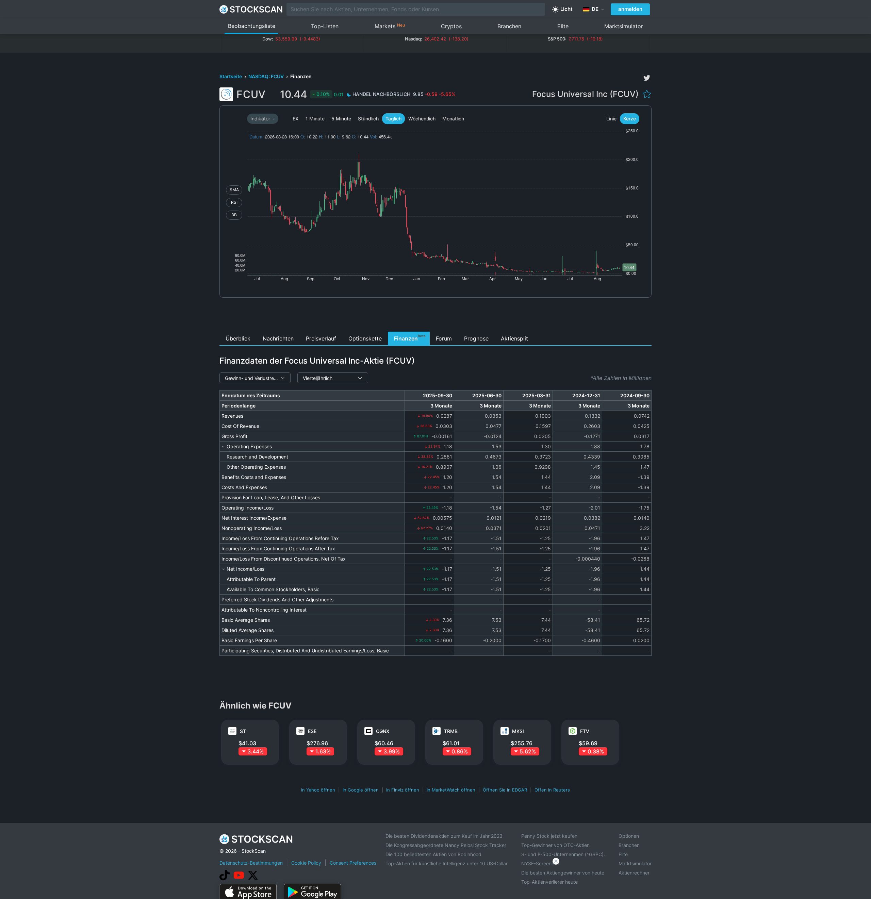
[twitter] (647, 78)
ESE (312, 731)
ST (243, 731)
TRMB (451, 731)
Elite (563, 26)
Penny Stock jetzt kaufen (549, 836)
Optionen (629, 836)
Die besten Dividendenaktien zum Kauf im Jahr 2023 (444, 836)
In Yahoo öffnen (318, 790)
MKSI (518, 731)
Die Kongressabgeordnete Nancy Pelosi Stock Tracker (445, 845)
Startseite (231, 76)
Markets (390, 26)
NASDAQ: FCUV (266, 76)
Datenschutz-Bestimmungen (251, 863)
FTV (584, 731)
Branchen (509, 26)
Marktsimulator (623, 26)
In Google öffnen (361, 790)
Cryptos (451, 26)
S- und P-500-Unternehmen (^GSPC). (563, 854)
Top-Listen (325, 26)
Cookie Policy (306, 863)
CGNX (382, 731)
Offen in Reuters (552, 790)
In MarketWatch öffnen (451, 790)
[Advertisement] (435, 316)
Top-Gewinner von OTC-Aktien (555, 845)
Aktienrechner (634, 873)
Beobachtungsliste (251, 25)
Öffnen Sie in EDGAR (505, 790)
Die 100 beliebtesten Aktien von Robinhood (433, 854)
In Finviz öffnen (402, 790)
